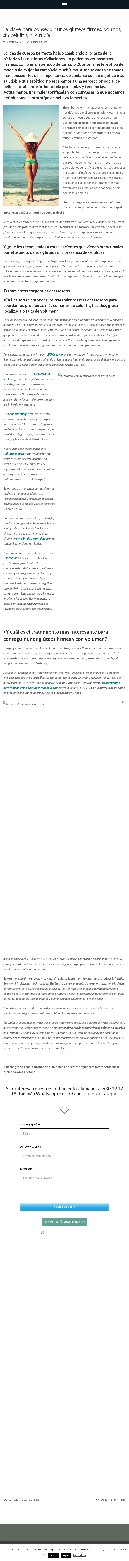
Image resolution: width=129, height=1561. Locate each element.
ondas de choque (18, 414)
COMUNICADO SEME (111, 1500)
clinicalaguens (39, 41)
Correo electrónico (30, 1146)
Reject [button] (66, 1555)
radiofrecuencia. (13, 454)
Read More (79, 1555)
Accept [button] (53, 1555)
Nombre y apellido (30, 1124)
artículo (21, 603)
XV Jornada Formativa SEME (22, 1500)
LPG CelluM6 (55, 354)
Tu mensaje (26, 1168)
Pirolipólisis (13, 558)
